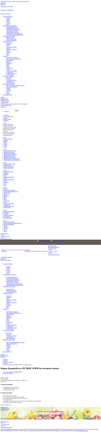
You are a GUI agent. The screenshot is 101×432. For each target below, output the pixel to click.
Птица (8, 51)
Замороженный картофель (13, 29)
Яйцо (8, 54)
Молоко (8, 88)
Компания (3, 3)
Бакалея (5, 56)
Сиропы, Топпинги (11, 80)
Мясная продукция (8, 41)
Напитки (9, 78)
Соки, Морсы (10, 81)
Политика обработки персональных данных (12, 429)
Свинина (9, 52)
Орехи (8, 66)
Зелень (8, 21)
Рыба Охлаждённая (11, 39)
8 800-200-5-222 (5, 100)
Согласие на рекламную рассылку (67, 429)
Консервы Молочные (12, 86)
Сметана (9, 90)
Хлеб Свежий (10, 74)
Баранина (9, 43)
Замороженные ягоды (12, 27)
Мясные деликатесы (12, 49)
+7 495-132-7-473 (5, 101)
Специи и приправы (12, 70)
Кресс (8, 24)
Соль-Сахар (9, 68)
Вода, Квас (9, 77)
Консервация (10, 60)
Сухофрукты (10, 72)
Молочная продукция (9, 84)
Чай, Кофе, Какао (11, 82)
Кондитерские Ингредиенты (14, 58)
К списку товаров (8, 373)
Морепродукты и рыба (9, 36)
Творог (8, 93)
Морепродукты (10, 37)
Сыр (8, 92)
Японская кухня (8, 94)
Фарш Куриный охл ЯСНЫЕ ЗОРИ (13, 372)
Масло (8, 64)
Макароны (9, 62)
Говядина (9, 44)
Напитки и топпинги (9, 76)
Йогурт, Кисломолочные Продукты (15, 85)
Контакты (3, 4)
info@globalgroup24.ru (82, 430)
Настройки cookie (80, 429)
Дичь (8, 45)
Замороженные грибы (12, 31)
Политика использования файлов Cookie (48, 429)
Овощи (8, 19)
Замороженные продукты (10, 25)
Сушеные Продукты (12, 73)
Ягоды (8, 20)
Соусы (8, 69)
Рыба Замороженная (12, 40)
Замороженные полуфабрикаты (14, 33)
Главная (6, 359)
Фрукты (9, 17)
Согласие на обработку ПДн (30, 429)
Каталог (6, 360)
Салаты (8, 23)
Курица (8, 48)
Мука (8, 65)
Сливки (8, 89)
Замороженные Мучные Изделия (15, 35)
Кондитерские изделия (12, 57)
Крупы (8, 61)
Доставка (3, 97)
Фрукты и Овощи (8, 16)
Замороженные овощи (12, 28)
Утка (8, 53)
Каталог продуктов (5, 13)
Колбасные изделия (11, 47)
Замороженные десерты (12, 32)
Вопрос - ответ (4, 98)
